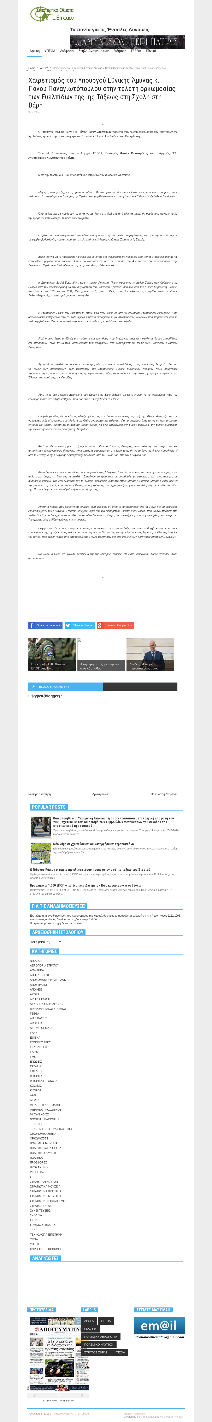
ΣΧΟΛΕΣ (35, 1220)
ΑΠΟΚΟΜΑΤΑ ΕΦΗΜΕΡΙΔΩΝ (48, 979)
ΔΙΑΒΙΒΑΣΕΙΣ (38, 1018)
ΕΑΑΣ (33, 1032)
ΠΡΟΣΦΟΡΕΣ (38, 1162)
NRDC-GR (36, 960)
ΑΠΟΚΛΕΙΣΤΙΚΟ (40, 975)
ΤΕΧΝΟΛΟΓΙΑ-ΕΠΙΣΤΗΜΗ (46, 1234)
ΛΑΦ (33, 1095)
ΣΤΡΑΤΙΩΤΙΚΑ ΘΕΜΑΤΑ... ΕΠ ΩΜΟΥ (69, 1413)
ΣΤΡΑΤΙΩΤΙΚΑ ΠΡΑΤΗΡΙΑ (45, 1191)
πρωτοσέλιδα (52, 1400)
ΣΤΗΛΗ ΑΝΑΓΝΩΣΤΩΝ (44, 1181)
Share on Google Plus (119, 625)
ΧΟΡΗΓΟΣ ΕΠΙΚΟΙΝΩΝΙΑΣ (46, 1249)
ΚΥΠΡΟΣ (35, 1090)
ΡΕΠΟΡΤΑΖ (37, 1172)
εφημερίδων (68, 1400)
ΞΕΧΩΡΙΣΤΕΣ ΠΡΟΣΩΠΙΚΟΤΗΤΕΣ (51, 1129)
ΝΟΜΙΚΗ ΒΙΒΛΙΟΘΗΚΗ (44, 1119)
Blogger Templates (134, 1413)
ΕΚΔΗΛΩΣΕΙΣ (38, 1047)
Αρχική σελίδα (101, 794)
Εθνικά (151, 51)
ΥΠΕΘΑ (50, 51)
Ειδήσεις (119, 51)
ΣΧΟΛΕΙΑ (36, 1215)
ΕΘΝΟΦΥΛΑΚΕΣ (40, 1042)
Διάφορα (67, 51)
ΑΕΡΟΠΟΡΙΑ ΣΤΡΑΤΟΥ (44, 965)
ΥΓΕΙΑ (34, 1239)
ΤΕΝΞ (33, 1229)
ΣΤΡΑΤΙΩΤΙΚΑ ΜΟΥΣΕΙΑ (45, 1186)
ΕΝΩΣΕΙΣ (36, 1061)
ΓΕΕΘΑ (136, 51)
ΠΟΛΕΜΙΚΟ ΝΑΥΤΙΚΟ (43, 1153)
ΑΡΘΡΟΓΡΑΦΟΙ (40, 999)
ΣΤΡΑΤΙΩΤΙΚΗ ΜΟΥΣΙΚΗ (45, 1196)
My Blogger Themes (171, 1416)
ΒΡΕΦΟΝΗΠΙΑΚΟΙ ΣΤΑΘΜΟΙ (48, 1008)
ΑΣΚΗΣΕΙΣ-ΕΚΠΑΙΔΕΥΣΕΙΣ (47, 1003)
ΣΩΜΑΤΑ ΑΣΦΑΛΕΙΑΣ (43, 1225)
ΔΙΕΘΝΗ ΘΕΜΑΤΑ (41, 1027)
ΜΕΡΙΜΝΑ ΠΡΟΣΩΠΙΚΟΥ (45, 1109)
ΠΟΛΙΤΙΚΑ (36, 1157)
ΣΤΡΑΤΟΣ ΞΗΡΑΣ (41, 1205)
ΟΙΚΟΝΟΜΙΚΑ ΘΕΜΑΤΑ (44, 1133)
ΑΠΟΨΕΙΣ (36, 989)
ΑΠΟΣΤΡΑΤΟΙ (38, 984)
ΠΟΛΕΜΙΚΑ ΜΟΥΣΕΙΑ (44, 1143)
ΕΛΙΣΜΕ (35, 1052)
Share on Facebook (48, 625)
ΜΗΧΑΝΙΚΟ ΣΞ (39, 1114)
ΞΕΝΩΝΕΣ (36, 1124)
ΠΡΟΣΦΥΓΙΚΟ (39, 1167)
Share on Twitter (83, 625)
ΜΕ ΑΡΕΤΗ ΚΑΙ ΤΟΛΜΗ (45, 1105)
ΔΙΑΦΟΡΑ (36, 1023)
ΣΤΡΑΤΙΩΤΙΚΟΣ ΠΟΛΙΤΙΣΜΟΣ (48, 1201)
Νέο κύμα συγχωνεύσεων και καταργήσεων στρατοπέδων (93, 844)
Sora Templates (145, 1416)
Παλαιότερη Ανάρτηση (164, 794)
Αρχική (35, 51)
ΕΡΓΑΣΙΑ (35, 1066)
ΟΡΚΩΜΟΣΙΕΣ (39, 1138)
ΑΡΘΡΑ (36, 112)
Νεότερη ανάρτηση (39, 794)
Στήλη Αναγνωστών (93, 51)
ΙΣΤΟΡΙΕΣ (36, 1076)
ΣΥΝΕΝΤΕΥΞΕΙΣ (40, 1210)
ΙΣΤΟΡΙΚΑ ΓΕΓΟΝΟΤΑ (43, 1081)
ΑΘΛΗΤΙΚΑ (37, 970)
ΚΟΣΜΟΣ (36, 1085)
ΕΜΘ (33, 1056)
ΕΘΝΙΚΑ (35, 1037)
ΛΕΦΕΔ (35, 1100)
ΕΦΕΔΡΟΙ (36, 1071)
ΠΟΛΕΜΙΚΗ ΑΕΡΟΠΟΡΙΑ (45, 1148)
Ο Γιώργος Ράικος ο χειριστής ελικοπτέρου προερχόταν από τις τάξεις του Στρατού (90, 870)
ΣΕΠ (32, 1177)
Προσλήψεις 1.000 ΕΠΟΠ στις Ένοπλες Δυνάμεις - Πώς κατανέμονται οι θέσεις (85, 885)
